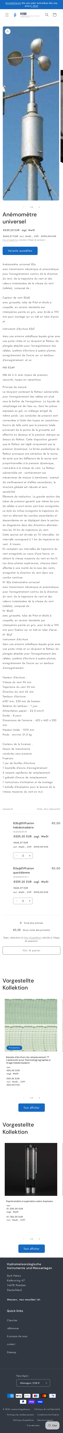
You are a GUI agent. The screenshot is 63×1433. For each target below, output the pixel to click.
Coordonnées (33, 1425)
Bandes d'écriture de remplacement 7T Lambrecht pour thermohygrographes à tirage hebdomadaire (28, 1060)
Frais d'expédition (10, 240)
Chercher (12, 1320)
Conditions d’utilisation (48, 1414)
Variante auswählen (20, 251)
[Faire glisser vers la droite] (39, 207)
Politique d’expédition (23, 1420)
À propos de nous (17, 1336)
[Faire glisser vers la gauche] (24, 207)
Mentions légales (45, 1420)
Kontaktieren (13, 3)
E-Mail (34, 6)
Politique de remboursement (20, 1414)
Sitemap (11, 1352)
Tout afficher (32, 1108)
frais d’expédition (32, 937)
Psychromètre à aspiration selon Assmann (29, 1201)
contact (11, 1344)
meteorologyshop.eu (21, 1409)
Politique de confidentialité (47, 1409)
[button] (7, 15)
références (13, 1328)
